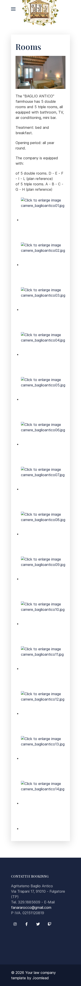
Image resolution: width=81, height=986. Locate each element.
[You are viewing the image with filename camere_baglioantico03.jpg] (43, 309)
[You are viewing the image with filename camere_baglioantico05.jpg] (43, 399)
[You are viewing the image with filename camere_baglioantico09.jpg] (43, 578)
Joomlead (40, 978)
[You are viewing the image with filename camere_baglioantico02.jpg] (43, 264)
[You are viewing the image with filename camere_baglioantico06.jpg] (43, 444)
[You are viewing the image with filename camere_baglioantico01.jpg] (43, 219)
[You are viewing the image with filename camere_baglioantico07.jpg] (43, 489)
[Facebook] (26, 924)
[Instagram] (15, 924)
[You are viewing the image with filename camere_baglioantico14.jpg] (43, 803)
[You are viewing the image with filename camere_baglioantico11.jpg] (43, 668)
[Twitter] (38, 924)
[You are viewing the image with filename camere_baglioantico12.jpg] (43, 713)
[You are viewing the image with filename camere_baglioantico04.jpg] (43, 354)
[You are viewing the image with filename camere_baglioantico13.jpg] (43, 758)
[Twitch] (49, 924)
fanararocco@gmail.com (31, 907)
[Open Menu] (13, 9)
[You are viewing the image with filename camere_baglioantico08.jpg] (43, 534)
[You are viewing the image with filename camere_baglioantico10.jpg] (43, 623)
